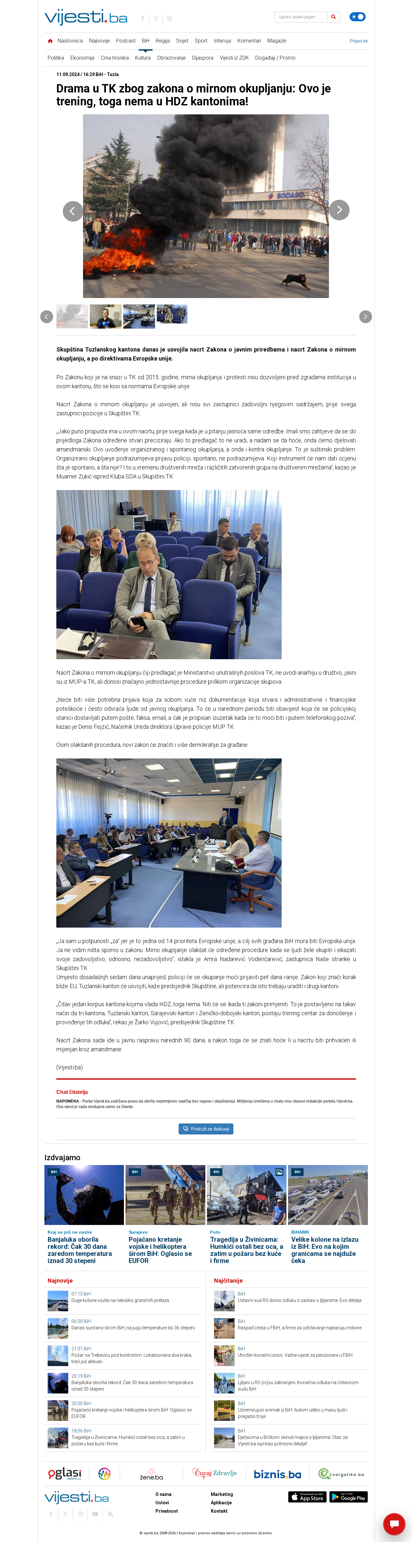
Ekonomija (82, 58)
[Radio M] (62, 1474)
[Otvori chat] (394, 1524)
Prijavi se (359, 40)
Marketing (222, 1494)
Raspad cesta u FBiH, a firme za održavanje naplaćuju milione (299, 1327)
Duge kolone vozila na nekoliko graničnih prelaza (120, 1300)
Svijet (182, 41)
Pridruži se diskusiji (210, 1129)
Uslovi (162, 1502)
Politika (56, 58)
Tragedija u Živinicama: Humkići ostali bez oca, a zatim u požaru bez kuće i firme (246, 1250)
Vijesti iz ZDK (234, 58)
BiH (145, 41)
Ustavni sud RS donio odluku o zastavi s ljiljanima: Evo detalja (299, 1300)
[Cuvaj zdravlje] (214, 1474)
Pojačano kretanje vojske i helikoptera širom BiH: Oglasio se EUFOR (160, 1250)
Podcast (126, 41)
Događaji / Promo (275, 58)
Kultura (143, 58)
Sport (201, 41)
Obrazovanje (171, 58)
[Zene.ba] (151, 1474)
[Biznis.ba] (277, 1474)
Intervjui (222, 41)
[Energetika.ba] (342, 1474)
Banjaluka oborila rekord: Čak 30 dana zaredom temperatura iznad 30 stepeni (80, 1250)
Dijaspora (202, 58)
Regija (163, 41)
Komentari (249, 41)
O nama (163, 1494)
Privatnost (166, 1511)
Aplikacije (221, 1502)
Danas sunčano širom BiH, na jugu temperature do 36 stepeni (133, 1327)
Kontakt (219, 1511)
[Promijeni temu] (358, 16)
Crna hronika (115, 58)
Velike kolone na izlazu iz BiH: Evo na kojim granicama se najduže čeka (325, 1250)
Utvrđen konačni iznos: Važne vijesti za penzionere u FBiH (295, 1355)
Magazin (276, 41)
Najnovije (99, 41)
